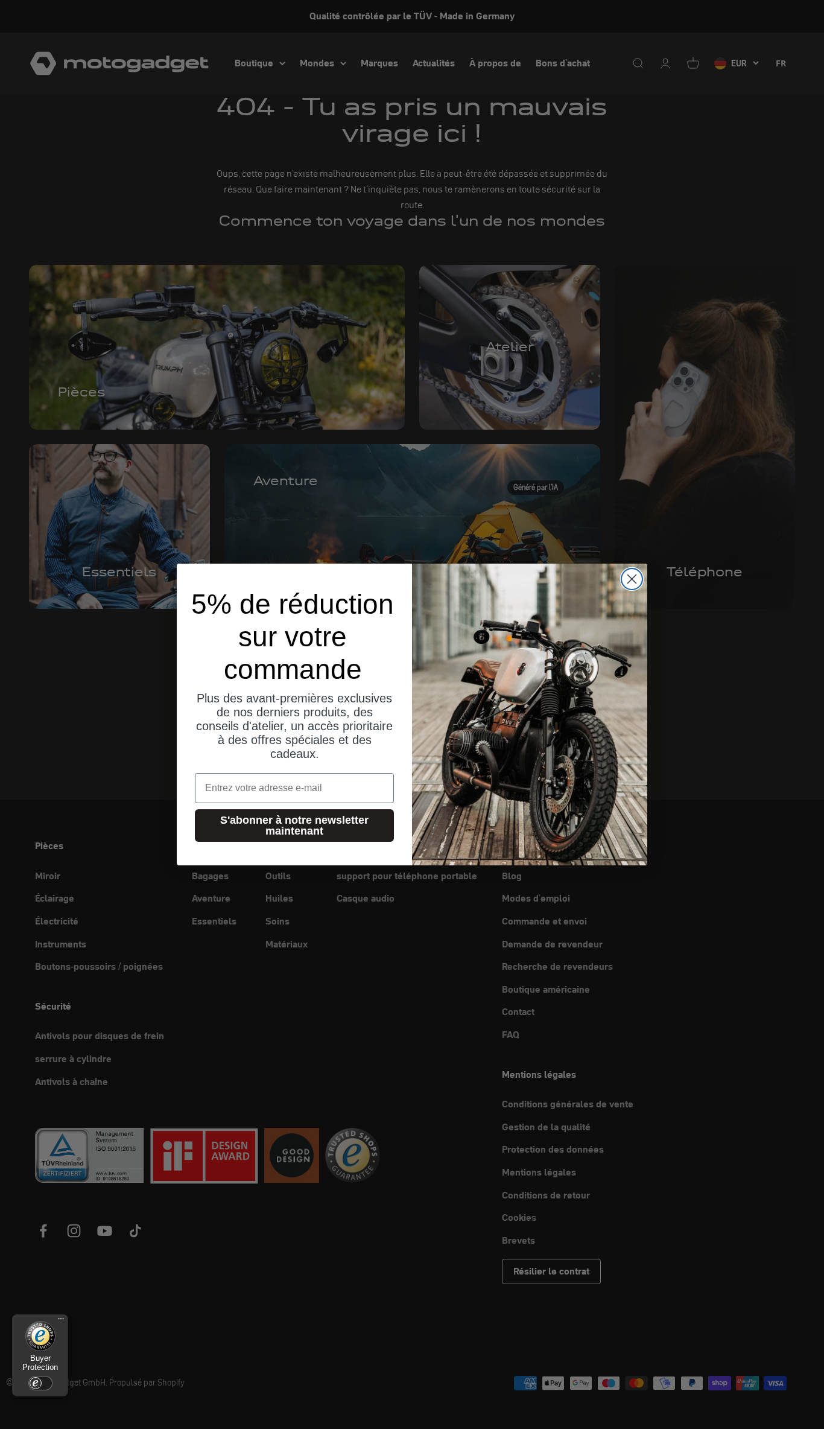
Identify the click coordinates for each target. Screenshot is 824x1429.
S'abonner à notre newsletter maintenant (294, 825)
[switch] (40, 1383)
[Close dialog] (631, 579)
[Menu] (61, 1321)
